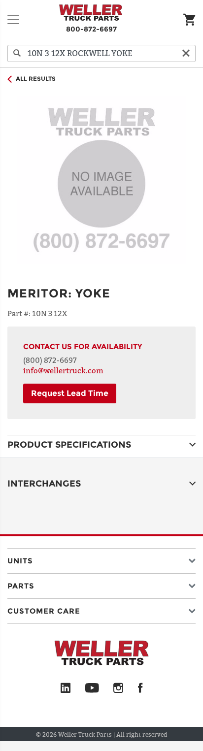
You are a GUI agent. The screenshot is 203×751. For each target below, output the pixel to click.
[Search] (17, 53)
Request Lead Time (69, 393)
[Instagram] (118, 688)
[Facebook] (140, 688)
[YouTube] (92, 688)
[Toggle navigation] (13, 19)
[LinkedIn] (65, 688)
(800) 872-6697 (50, 360)
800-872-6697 (91, 29)
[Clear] (186, 53)
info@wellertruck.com (63, 370)
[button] (101, 558)
